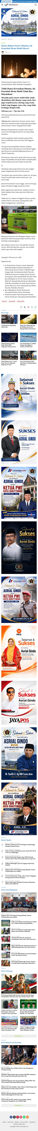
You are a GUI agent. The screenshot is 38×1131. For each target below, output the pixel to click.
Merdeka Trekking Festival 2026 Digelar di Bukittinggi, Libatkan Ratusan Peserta (20, 845)
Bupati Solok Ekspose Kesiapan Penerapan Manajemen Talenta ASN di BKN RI (20, 883)
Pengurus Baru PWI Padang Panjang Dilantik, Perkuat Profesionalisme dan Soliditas (20, 870)
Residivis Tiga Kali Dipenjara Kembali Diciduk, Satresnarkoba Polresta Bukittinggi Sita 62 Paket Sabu (18, 1094)
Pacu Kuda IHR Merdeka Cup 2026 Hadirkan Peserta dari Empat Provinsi (23, 954)
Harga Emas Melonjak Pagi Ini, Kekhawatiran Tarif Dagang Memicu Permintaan (28, 327)
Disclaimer (32, 1122)
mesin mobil (20, 301)
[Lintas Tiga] (11, 4)
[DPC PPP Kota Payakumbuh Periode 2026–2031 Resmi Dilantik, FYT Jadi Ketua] (28, 1004)
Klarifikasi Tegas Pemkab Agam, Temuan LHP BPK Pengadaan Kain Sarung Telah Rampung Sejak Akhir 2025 (18, 1075)
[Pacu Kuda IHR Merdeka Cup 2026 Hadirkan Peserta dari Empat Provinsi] (5, 955)
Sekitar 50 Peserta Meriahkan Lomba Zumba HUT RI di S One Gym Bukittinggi (20, 851)
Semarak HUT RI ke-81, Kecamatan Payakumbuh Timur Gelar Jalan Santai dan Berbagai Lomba (23, 938)
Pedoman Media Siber (19, 1124)
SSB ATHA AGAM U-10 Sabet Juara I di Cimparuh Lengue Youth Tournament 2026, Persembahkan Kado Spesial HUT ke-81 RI (9, 1028)
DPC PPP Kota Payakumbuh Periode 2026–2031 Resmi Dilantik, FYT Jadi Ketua (28, 1012)
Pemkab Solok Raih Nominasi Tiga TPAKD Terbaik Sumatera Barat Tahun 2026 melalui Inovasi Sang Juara (20, 858)
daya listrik (12, 301)
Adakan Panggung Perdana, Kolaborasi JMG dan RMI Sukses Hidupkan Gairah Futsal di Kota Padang (27, 1028)
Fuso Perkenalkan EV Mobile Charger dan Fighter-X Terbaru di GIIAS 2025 (28, 345)
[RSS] (27, 1117)
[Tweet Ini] (24, 307)
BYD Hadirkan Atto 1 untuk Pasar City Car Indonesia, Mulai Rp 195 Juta (9, 363)
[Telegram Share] (31, 307)
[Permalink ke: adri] (2, 52)
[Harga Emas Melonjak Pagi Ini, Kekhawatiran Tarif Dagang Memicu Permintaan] (28, 319)
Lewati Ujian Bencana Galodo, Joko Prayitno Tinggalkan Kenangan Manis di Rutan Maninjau (20, 876)
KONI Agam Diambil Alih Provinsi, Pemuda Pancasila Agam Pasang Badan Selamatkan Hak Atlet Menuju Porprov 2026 (23, 962)
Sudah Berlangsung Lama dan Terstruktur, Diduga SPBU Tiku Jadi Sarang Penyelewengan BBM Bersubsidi (18, 1081)
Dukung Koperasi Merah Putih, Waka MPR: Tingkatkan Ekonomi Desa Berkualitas (8, 345)
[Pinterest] (17, 1117)
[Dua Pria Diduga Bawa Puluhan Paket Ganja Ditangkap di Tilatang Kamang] (19, 1055)
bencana (4, 301)
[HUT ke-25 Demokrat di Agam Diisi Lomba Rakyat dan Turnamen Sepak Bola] (5, 931)
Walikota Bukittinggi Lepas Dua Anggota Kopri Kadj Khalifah (19, 864)
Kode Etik (10, 1122)
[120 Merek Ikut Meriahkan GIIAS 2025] (9, 319)
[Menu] (2, 4)
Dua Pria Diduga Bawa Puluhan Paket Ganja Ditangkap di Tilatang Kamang (17, 1069)
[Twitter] (14, 1117)
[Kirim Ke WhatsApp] (35, 307)
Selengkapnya (18, 1036)
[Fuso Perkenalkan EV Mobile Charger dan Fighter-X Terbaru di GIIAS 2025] (28, 337)
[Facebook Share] (21, 307)
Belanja (3, 43)
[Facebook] (11, 1117)
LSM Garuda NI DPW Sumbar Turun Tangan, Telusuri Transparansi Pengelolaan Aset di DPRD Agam (16, 1100)
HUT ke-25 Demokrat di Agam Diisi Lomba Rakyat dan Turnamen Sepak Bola (23, 930)
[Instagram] (20, 1117)
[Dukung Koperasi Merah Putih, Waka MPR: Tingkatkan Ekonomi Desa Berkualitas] (9, 337)
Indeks (4, 1122)
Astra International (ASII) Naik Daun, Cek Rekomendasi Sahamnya (28, 363)
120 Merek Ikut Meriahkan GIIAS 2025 (8, 326)
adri (6, 51)
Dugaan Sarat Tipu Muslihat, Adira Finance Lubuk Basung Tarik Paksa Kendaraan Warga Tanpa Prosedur (19, 1087)
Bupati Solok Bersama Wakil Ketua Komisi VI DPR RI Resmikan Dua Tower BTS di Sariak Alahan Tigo (23, 946)
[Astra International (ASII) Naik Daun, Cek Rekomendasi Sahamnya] (28, 355)
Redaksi (17, 1122)
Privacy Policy (24, 1122)
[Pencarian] (36, 4)
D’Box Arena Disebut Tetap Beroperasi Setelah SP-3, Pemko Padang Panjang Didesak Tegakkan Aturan (23, 922)
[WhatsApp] (24, 1117)
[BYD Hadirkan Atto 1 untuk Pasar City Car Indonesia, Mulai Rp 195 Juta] (9, 355)
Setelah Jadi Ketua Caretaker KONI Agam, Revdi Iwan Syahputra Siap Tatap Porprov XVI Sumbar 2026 (9, 1012)
